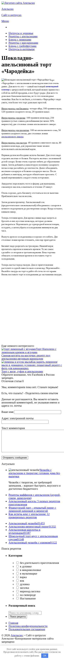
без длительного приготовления (39, 562)
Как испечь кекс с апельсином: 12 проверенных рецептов (29, 516)
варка (23, 577)
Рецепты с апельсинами (23, 36)
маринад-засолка (29, 591)
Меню (5, 21)
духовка (24, 584)
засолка (24, 587)
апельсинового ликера (12, 136)
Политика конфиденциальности (28, 626)
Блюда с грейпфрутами (22, 46)
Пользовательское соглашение (27, 629)
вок (21, 580)
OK (44, 655)
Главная (13, 622)
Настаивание (27, 598)
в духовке (25, 566)
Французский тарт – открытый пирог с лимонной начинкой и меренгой (32, 509)
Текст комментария (13, 428)
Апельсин (17, 635)
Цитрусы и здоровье (21, 33)
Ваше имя (7, 411)
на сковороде (27, 594)
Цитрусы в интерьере (22, 49)
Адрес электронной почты (17, 418)
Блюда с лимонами (20, 39)
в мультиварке (28, 573)
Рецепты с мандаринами (23, 42)
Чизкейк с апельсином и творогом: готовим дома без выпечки (34, 473)
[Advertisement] (32, 311)
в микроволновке (30, 570)
